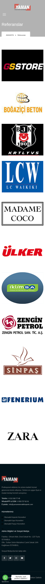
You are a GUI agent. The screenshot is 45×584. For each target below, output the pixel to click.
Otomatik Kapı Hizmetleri (13, 520)
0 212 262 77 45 (14, 498)
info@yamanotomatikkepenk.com (21, 504)
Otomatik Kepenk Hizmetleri (15, 517)
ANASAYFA (10, 35)
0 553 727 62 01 (23, 501)
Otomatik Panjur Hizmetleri (14, 524)
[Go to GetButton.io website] (5, 581)
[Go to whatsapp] (5, 577)
